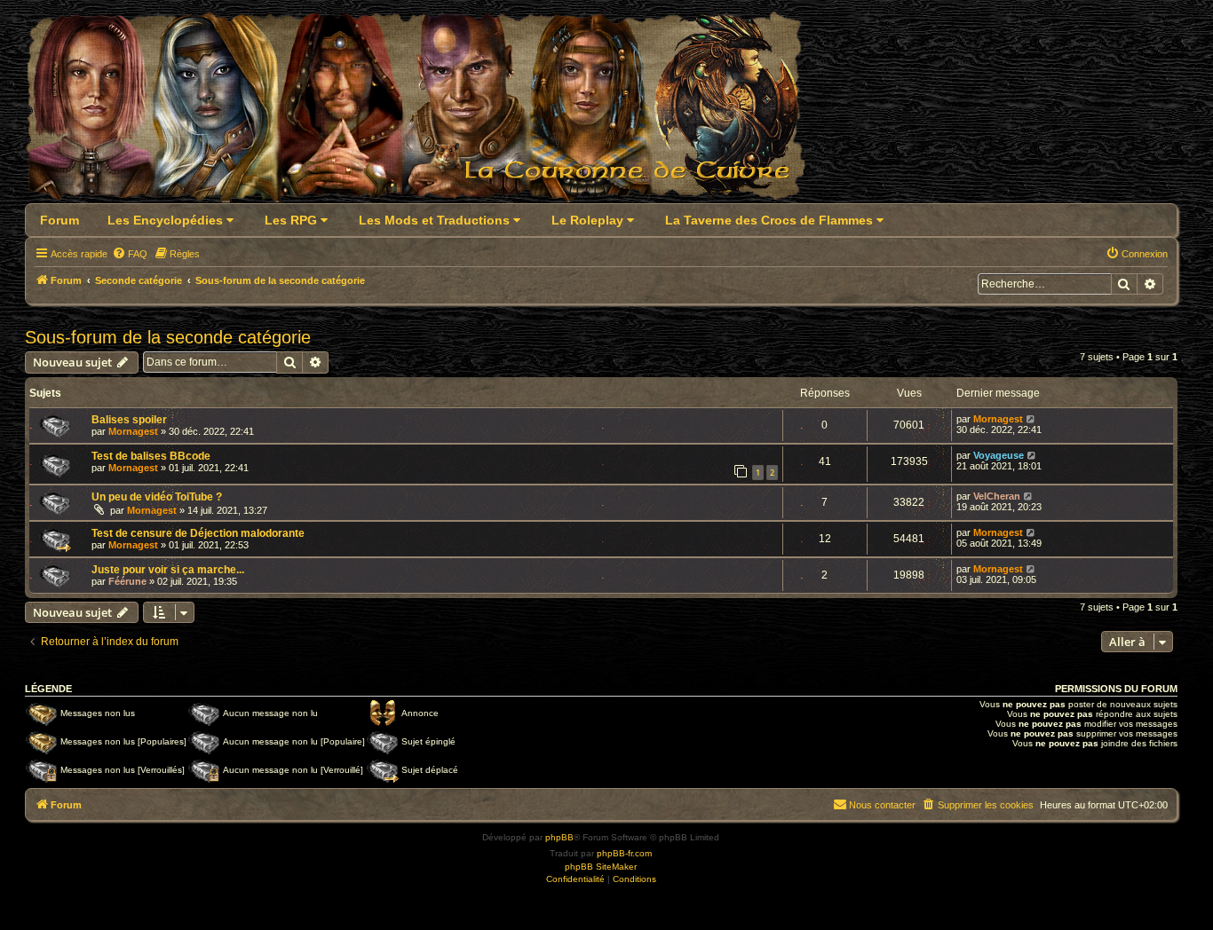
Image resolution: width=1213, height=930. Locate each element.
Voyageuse (998, 455)
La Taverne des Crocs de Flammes (770, 220)
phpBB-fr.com (624, 853)
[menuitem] (129, 253)
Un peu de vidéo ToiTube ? (156, 497)
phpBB (559, 837)
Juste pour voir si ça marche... (167, 570)
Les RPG (293, 220)
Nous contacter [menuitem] (882, 805)
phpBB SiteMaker (601, 866)
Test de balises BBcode (150, 456)
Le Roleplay (589, 220)
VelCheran (996, 496)
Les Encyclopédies (166, 220)
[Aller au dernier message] (1031, 419)
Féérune (127, 581)
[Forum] (425, 112)
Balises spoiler (129, 420)
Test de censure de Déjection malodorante (198, 533)
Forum (59, 220)
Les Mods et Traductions (436, 220)
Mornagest (133, 431)
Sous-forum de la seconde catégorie (168, 337)
